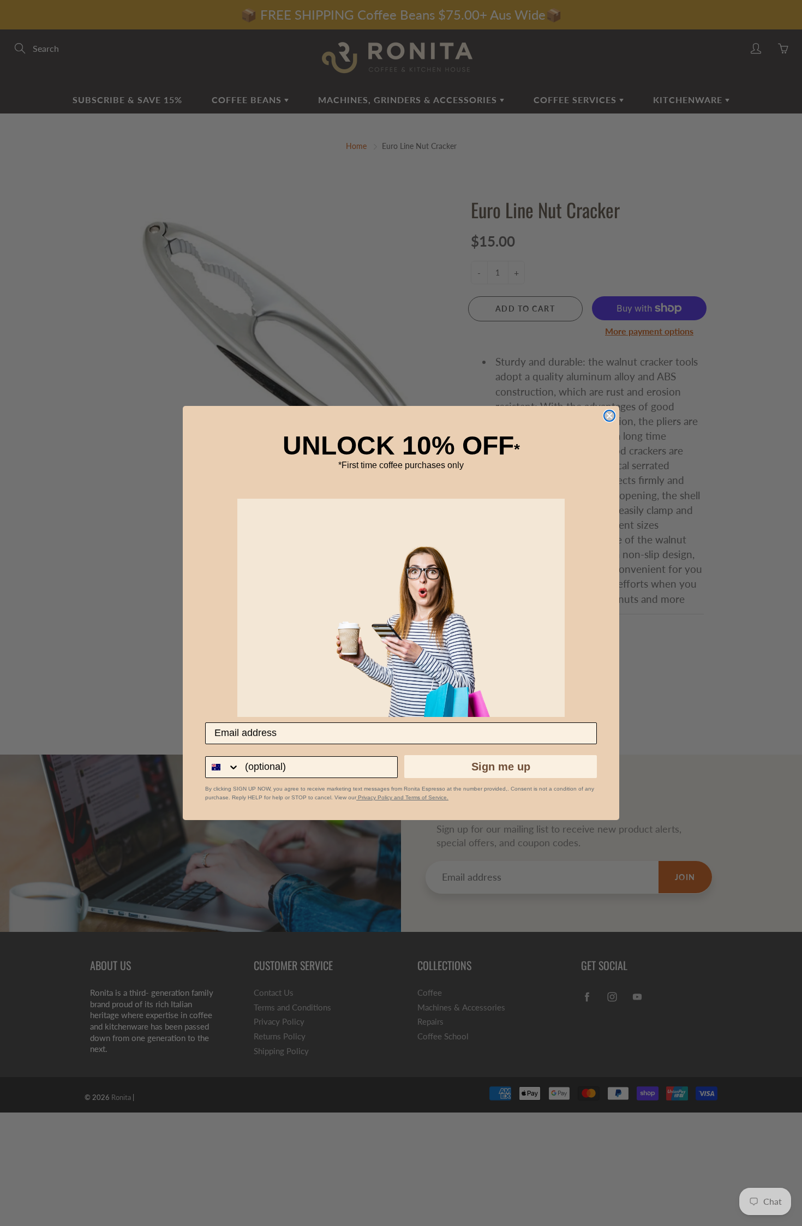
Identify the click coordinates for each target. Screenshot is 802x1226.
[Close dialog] (609, 415)
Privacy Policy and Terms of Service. (402, 797)
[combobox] (223, 767)
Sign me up (500, 767)
